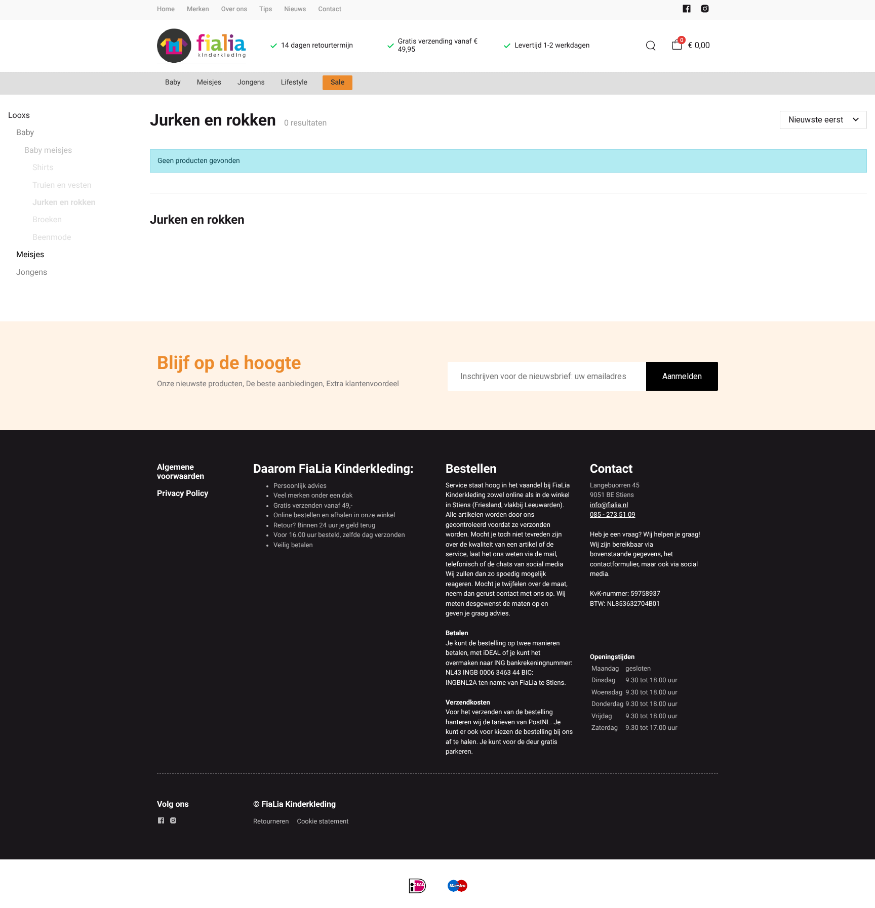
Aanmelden (682, 376)
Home (166, 9)
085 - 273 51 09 (612, 515)
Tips (265, 9)
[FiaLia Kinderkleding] (201, 46)
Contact (329, 9)
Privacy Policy (182, 493)
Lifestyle (294, 82)
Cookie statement (322, 822)
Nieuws (295, 9)
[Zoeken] (651, 45)
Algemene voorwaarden (180, 471)
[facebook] (687, 11)
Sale (337, 82)
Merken (198, 9)
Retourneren (271, 822)
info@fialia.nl (609, 505)
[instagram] (705, 11)
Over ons (234, 9)
